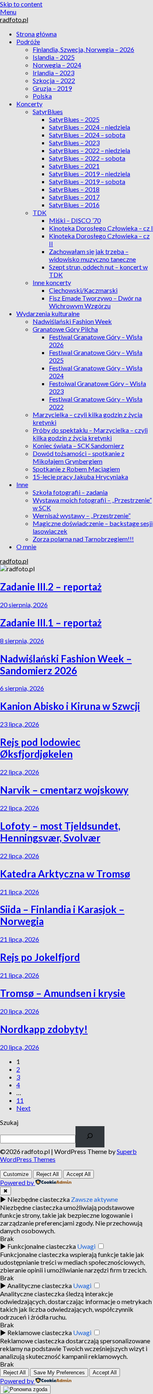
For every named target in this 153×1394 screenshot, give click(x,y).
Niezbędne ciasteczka (38, 1199)
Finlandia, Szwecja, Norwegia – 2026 (83, 49)
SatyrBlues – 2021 (74, 166)
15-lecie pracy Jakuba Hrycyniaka (80, 476)
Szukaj (9, 1122)
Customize (16, 1174)
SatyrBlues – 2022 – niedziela (89, 150)
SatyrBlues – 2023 (74, 142)
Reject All (47, 1174)
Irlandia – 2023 (53, 72)
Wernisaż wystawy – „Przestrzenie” (82, 515)
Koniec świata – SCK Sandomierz (78, 445)
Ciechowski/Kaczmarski (83, 290)
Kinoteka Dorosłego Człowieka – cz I (101, 228)
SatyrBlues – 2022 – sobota (87, 158)
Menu (8, 12)
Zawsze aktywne (94, 1199)
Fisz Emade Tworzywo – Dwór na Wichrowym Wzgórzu (95, 302)
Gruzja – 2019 (52, 88)
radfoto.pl (14, 19)
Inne (22, 484)
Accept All (79, 1174)
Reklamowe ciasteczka (39, 1332)
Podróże (28, 41)
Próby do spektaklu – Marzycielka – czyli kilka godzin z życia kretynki (90, 434)
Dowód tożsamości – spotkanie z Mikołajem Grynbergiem (78, 457)
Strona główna (36, 34)
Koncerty (29, 104)
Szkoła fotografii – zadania (70, 492)
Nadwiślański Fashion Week (72, 321)
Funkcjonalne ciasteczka (41, 1246)
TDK (40, 212)
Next (23, 1108)
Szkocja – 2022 (54, 80)
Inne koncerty (52, 282)
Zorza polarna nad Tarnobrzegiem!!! (83, 539)
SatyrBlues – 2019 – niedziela (89, 173)
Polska (42, 96)
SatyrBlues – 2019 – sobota (87, 181)
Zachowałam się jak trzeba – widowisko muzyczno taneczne (92, 255)
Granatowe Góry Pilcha (65, 329)
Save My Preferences (59, 1372)
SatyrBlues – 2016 (74, 205)
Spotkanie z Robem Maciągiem (76, 469)
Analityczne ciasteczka (39, 1285)
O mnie (26, 546)
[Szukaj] (89, 1136)
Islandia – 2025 (54, 57)
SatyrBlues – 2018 (74, 189)
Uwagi (86, 1246)
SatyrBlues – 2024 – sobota (87, 135)
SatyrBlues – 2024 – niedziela (89, 127)
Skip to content (21, 4)
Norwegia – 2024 (57, 65)
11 (20, 1100)
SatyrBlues (48, 111)
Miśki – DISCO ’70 (75, 220)
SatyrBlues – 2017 (74, 197)
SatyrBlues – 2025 (74, 119)
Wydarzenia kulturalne (48, 313)
